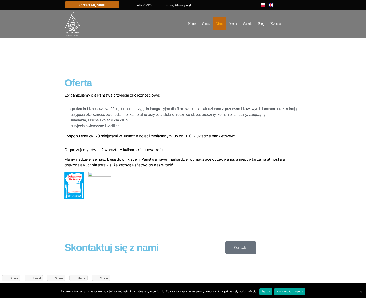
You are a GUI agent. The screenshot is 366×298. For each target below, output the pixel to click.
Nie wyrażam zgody (289, 291)
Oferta (219, 23)
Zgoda (266, 291)
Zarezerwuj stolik (92, 5)
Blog (261, 23)
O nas (206, 23)
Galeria (247, 23)
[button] (6, 39)
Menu (233, 23)
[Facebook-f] (289, 5)
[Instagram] (299, 5)
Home (192, 23)
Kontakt (275, 23)
